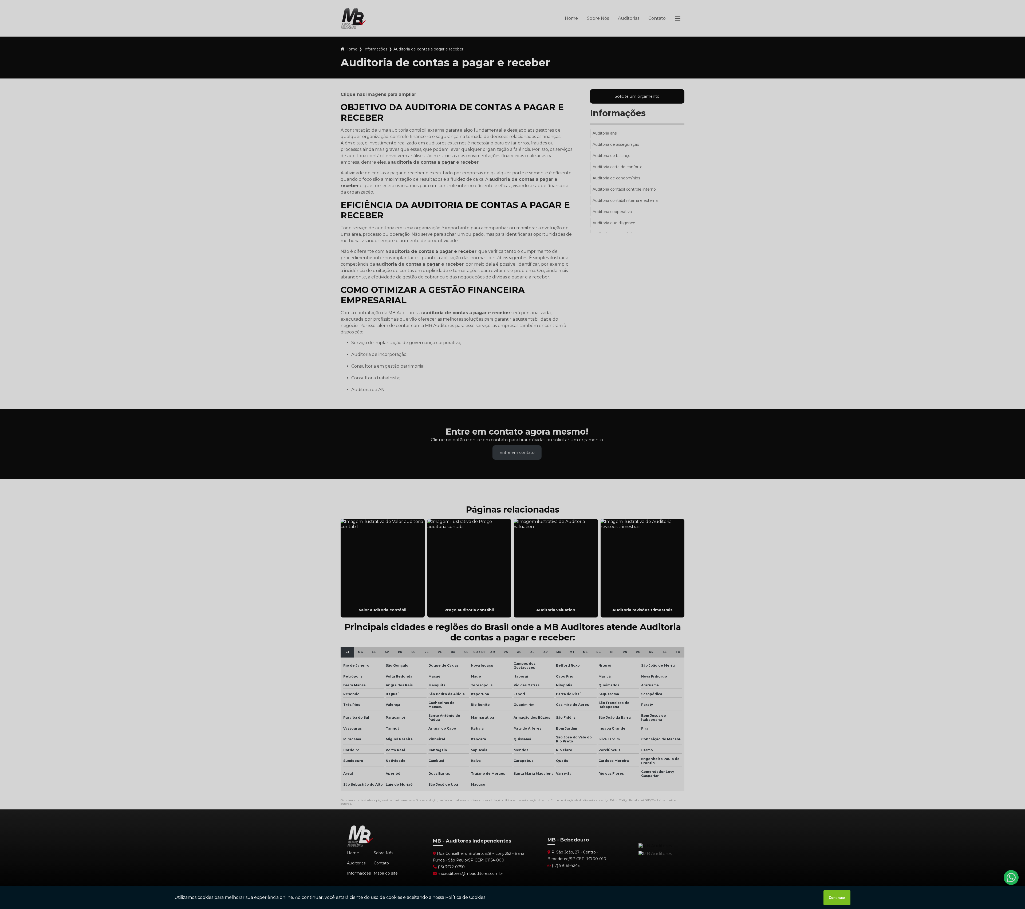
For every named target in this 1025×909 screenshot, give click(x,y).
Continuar (837, 898)
